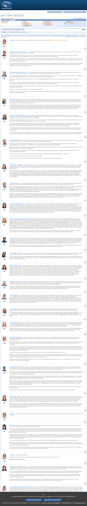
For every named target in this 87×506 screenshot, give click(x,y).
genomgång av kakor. (80, 503)
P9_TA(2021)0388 (69, 22)
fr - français (61, 12)
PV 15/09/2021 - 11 (27, 22)
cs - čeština (51, 12)
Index (4, 15)
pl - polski (75, 12)
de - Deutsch (54, 12)
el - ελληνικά (57, 12)
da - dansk (52, 12)
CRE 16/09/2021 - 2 (48, 24)
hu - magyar (70, 12)
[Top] (84, 69)
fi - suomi (83, 12)
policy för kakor (66, 503)
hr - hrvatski (64, 12)
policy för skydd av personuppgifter (51, 503)
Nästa (15, 15)
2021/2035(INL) (10, 18)
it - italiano (65, 12)
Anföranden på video (73, 36)
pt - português (77, 12)
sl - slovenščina (81, 12)
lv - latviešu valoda (67, 12)
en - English (59, 12)
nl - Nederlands (73, 12)
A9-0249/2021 (5, 22)
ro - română (78, 12)
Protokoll (83, 36)
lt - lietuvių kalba (69, 12)
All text (22, 15)
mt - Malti (72, 12)
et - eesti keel (56, 12)
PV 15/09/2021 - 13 (27, 23)
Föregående (10, 15)
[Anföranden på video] (4, 46)
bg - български (48, 12)
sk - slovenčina (80, 12)
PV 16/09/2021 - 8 (48, 23)
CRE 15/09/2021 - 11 (27, 24)
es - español (49, 12)
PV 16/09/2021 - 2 (48, 22)
